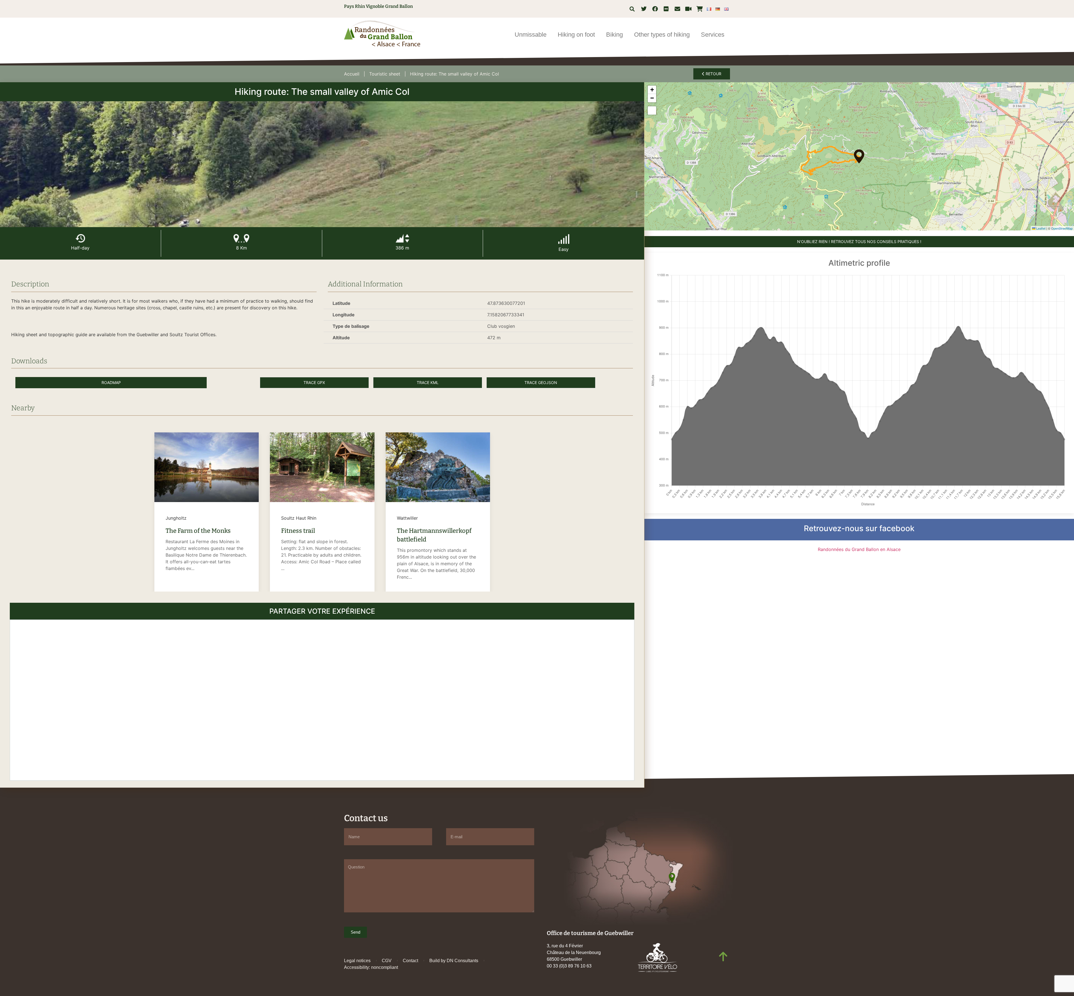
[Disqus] (322, 699)
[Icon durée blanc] (80, 238)
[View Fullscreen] (652, 110)
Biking (614, 34)
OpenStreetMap (1062, 228)
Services (712, 34)
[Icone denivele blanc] (402, 238)
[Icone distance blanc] (241, 238)
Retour (713, 73)
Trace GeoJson (540, 382)
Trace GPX (314, 382)
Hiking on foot (576, 34)
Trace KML (428, 382)
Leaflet (1040, 228)
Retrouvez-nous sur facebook (859, 528)
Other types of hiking (662, 34)
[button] (632, 8)
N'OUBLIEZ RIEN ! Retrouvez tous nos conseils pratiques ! (859, 241)
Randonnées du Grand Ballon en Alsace (859, 549)
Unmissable (531, 34)
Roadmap (111, 382)
